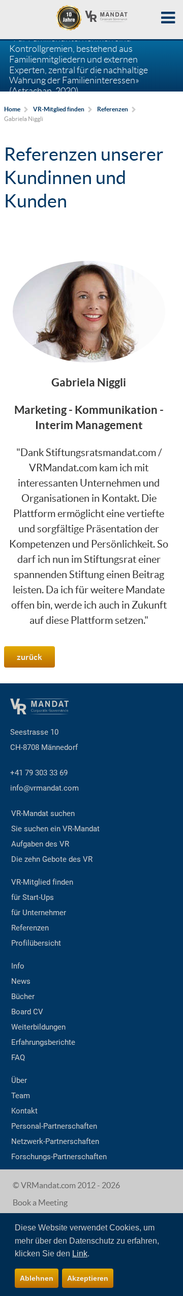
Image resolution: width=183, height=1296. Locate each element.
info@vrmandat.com (44, 788)
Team (20, 1095)
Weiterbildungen (38, 1027)
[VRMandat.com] (91, 18)
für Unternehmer (38, 912)
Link (79, 1253)
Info (17, 966)
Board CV (27, 1011)
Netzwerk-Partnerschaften (55, 1141)
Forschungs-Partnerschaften (59, 1156)
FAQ (18, 1057)
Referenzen (30, 927)
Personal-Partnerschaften (54, 1126)
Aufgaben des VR (40, 844)
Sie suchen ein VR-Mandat (55, 828)
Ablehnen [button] (36, 1278)
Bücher (23, 996)
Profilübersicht (36, 943)
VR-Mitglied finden (42, 882)
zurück (29, 656)
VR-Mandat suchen (43, 813)
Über (19, 1080)
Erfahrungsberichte (43, 1042)
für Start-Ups (32, 897)
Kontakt (24, 1111)
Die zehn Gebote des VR (52, 859)
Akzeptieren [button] (87, 1278)
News (20, 981)
